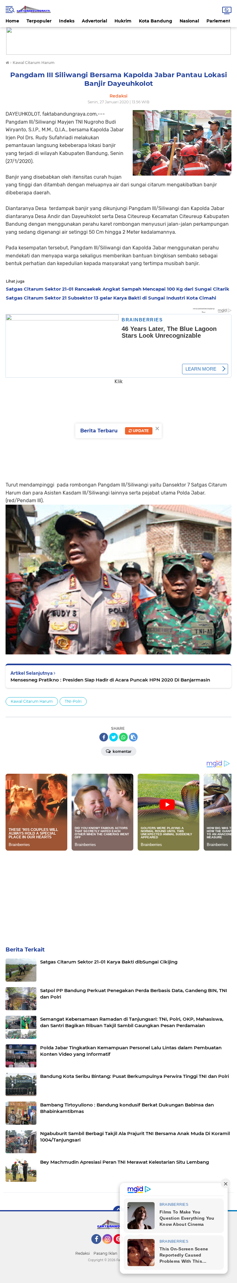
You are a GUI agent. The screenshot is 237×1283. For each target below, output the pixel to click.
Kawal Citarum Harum (32, 701)
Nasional (189, 21)
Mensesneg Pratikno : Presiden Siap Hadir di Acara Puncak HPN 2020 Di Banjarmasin (110, 680)
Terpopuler (39, 21)
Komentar (121, 751)
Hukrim (122, 21)
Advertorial (94, 21)
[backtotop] (118, 1211)
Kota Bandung (155, 21)
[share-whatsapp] (123, 737)
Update (140, 430)
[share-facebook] (103, 737)
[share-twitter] (113, 737)
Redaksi (82, 1253)
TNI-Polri (73, 701)
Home (12, 21)
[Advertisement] (118, 894)
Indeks (66, 21)
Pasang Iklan (105, 1253)
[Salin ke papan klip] (133, 737)
